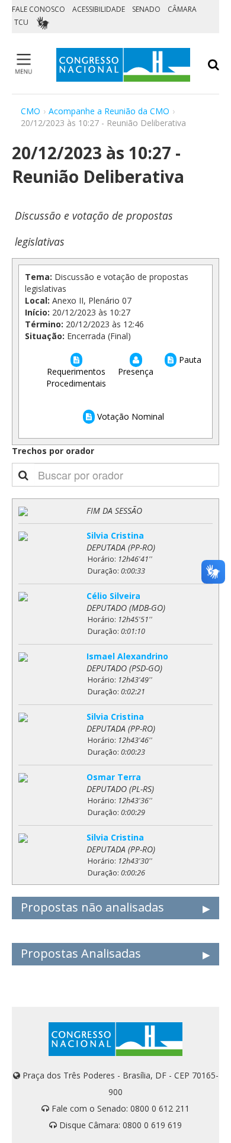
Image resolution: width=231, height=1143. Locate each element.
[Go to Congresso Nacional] (123, 65)
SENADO (146, 9)
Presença (135, 371)
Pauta (189, 359)
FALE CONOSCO (38, 9)
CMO (30, 111)
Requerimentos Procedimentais (76, 377)
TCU (21, 22)
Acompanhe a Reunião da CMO (109, 111)
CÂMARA (182, 9)
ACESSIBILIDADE (98, 9)
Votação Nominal (129, 416)
